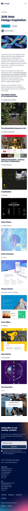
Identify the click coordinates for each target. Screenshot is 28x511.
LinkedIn (3, 494)
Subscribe (14, 447)
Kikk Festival (6, 354)
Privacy (10, 505)
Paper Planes (6, 222)
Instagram (11, 494)
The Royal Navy (7, 387)
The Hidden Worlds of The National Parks (9, 95)
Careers (3, 505)
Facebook (19, 494)
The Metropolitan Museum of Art (13, 128)
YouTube (3, 498)
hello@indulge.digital (12, 460)
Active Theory (7, 225)
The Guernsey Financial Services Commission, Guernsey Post (13, 74)
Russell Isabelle (9, 31)
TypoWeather (6, 191)
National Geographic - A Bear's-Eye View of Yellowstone (13, 160)
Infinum (5, 325)
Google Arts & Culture (9, 99)
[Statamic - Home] (5, 3)
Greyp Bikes (5, 322)
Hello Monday (7, 164)
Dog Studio (6, 357)
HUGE (16, 292)
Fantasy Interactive (9, 131)
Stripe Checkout (7, 254)
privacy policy (10, 453)
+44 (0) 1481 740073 (10, 462)
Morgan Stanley (7, 289)
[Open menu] (25, 3)
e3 (4, 390)
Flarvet (5, 195)
